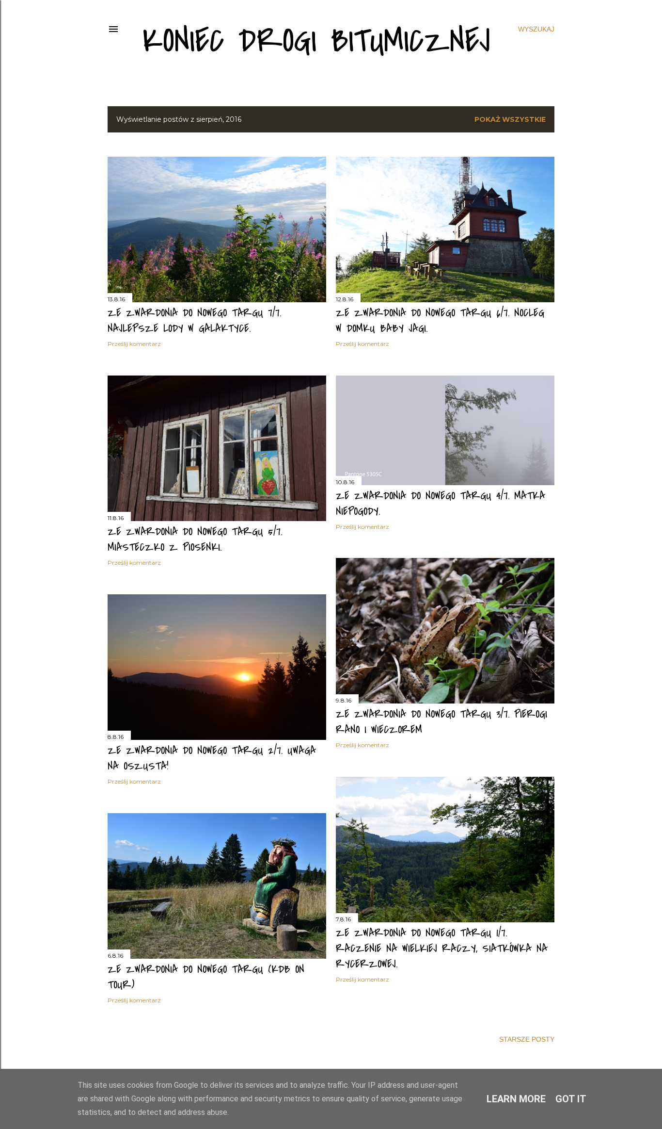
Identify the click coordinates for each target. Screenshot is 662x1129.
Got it (570, 1099)
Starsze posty (526, 1039)
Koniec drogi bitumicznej (316, 41)
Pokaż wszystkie (510, 119)
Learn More (516, 1099)
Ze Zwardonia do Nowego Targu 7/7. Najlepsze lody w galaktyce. (194, 320)
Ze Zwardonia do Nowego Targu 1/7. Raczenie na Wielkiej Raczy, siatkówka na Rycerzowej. (442, 948)
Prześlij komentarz (134, 343)
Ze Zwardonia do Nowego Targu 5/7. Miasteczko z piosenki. (195, 539)
